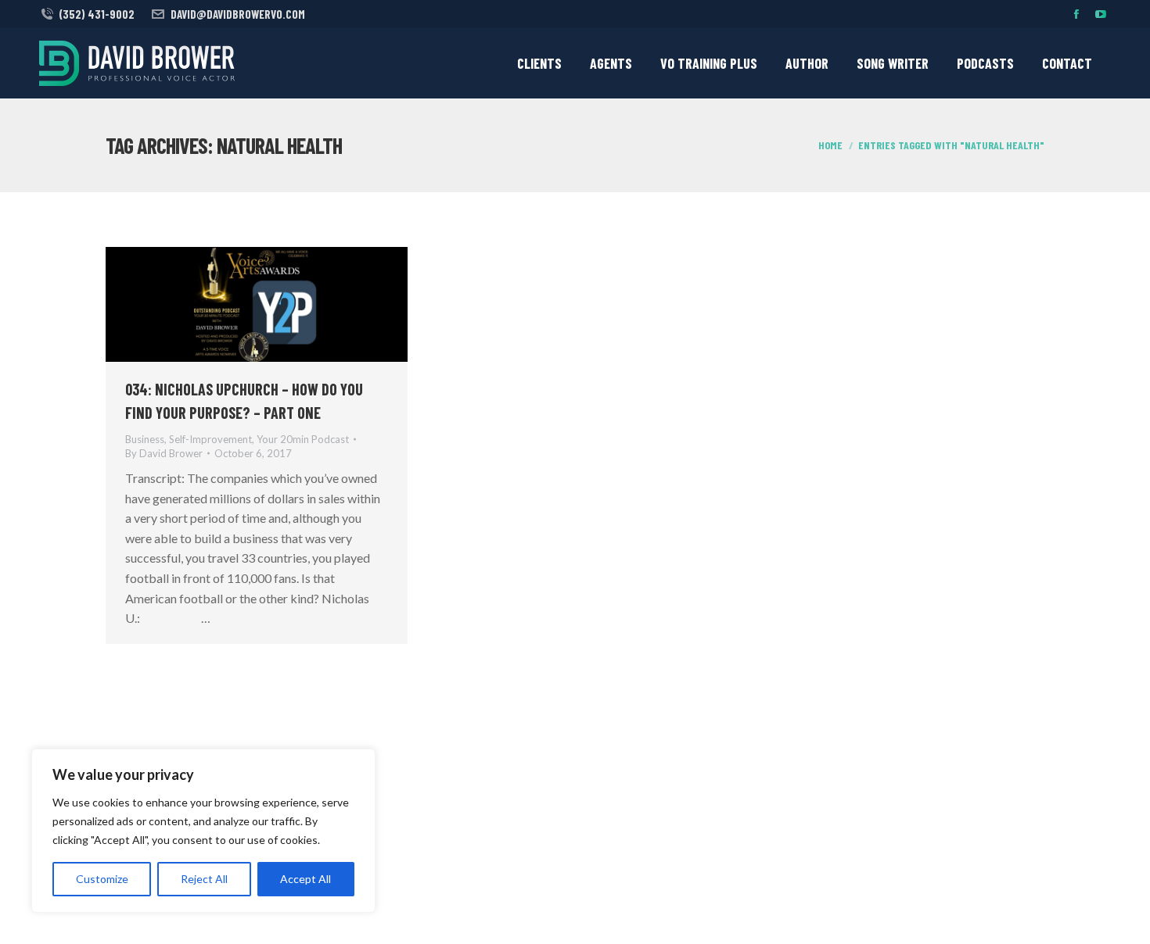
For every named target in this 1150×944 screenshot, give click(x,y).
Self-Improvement (210, 439)
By (164, 453)
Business (144, 439)
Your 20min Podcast (303, 439)
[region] (203, 831)
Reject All (204, 878)
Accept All (305, 878)
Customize (102, 878)
